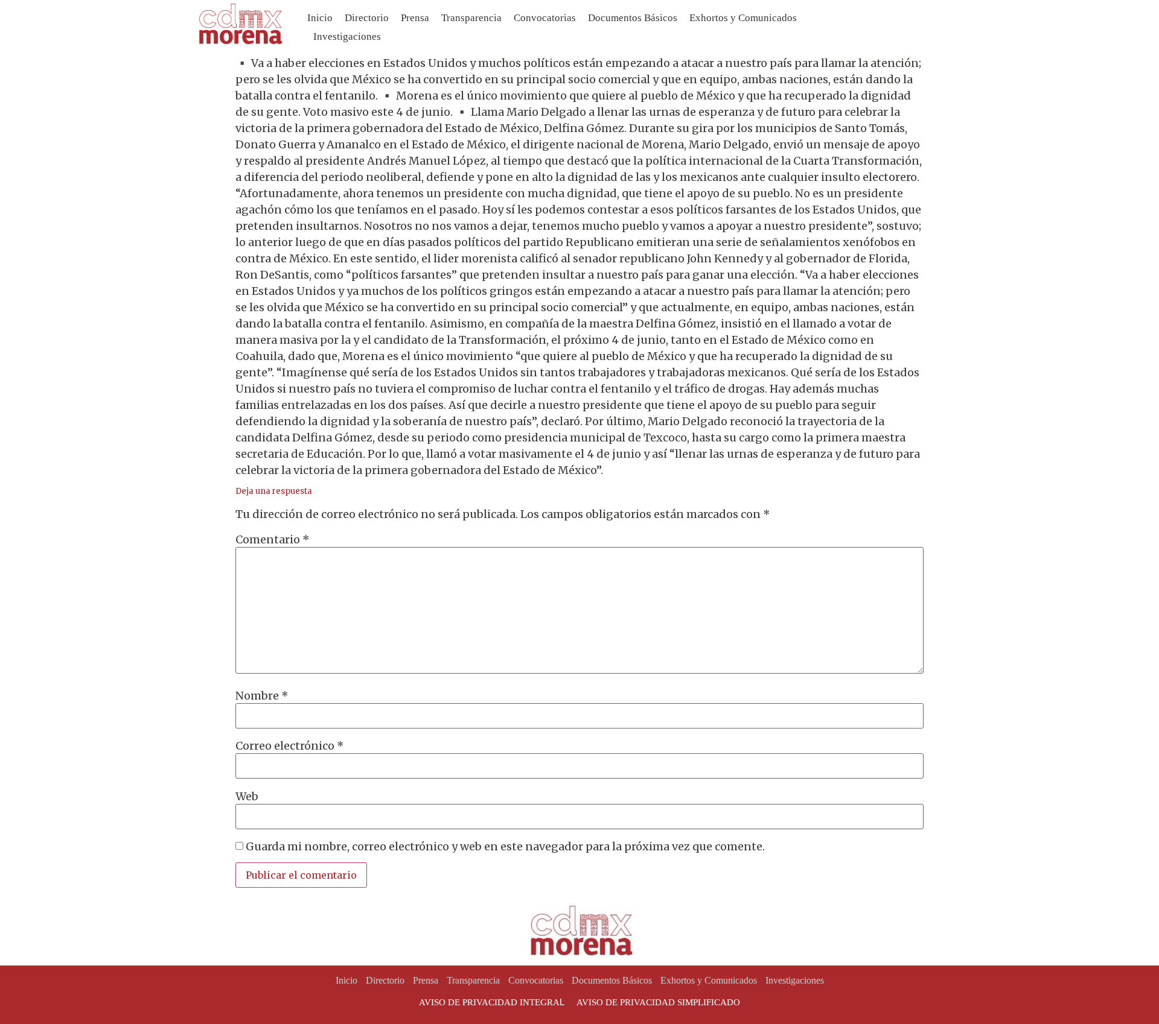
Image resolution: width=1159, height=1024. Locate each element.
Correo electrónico (289, 746)
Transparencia (471, 18)
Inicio (320, 18)
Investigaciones (347, 36)
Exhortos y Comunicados (743, 18)
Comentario (272, 539)
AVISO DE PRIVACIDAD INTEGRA (489, 1002)
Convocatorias (545, 18)
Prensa (415, 18)
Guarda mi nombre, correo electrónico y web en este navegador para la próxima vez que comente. (505, 846)
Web (246, 796)
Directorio (367, 18)
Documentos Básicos (632, 18)
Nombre (262, 696)
